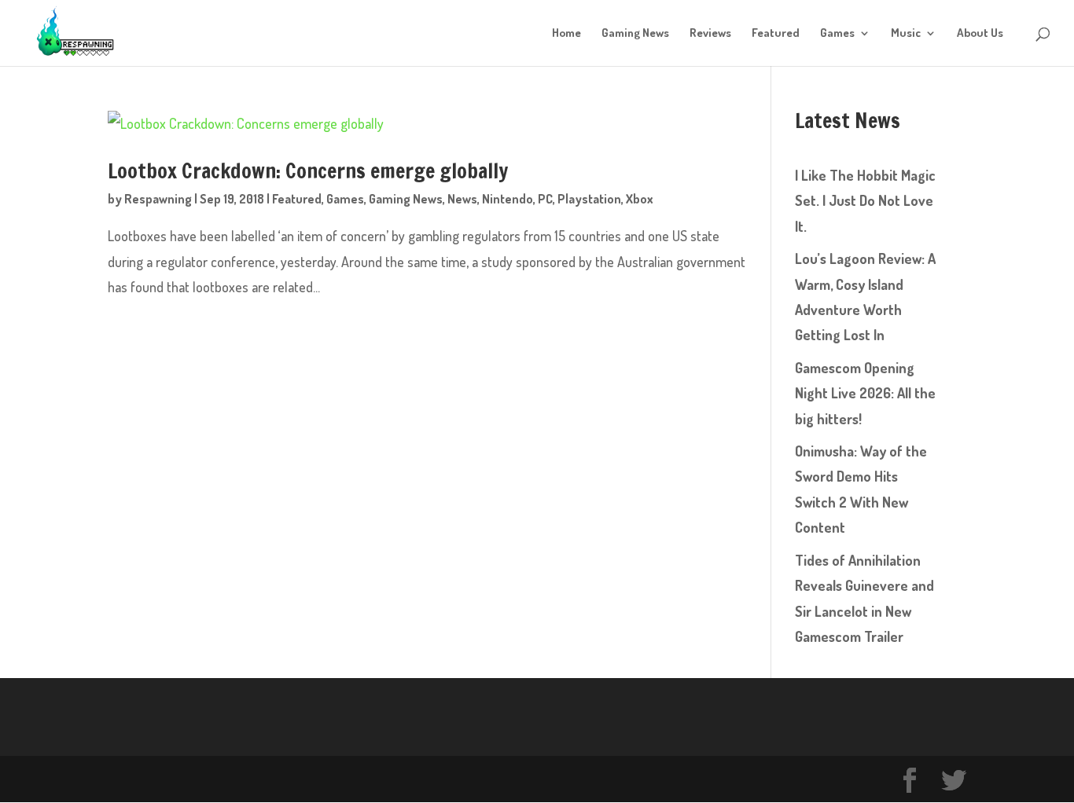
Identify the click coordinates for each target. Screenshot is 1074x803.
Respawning (158, 199)
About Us (980, 34)
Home (566, 34)
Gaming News (635, 34)
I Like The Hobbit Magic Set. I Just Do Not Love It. (865, 201)
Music (906, 34)
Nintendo (507, 199)
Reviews (710, 34)
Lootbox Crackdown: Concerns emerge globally (308, 171)
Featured (776, 34)
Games (837, 34)
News (462, 199)
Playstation (589, 199)
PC (545, 199)
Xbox (639, 199)
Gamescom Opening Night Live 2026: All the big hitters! (865, 393)
